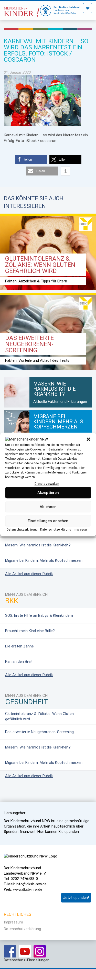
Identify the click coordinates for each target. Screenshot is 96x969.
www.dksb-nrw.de (27, 889)
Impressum (82, 530)
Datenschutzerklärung (22, 530)
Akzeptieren (48, 492)
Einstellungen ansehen (48, 521)
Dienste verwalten (47, 484)
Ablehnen (48, 506)
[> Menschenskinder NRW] (22, 9)
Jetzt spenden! (76, 897)
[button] (88, 439)
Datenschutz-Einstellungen (26, 960)
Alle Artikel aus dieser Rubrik (29, 573)
